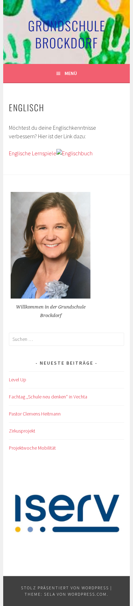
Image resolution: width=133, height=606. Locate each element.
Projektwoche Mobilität (32, 448)
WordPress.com (87, 594)
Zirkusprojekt (22, 431)
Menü (71, 73)
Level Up (17, 379)
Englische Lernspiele (32, 153)
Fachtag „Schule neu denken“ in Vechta (48, 396)
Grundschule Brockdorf (66, 34)
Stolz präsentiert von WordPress (65, 587)
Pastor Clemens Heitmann (35, 414)
